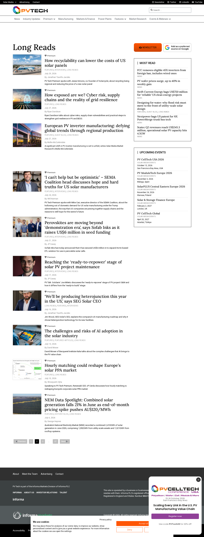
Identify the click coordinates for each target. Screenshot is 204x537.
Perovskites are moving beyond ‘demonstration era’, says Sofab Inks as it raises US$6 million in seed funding (82, 227)
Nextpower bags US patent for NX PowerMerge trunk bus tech (157, 118)
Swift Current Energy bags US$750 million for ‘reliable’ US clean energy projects (162, 93)
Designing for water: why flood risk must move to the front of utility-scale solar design (161, 105)
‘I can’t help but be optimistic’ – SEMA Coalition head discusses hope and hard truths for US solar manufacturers (81, 182)
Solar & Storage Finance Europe (156, 199)
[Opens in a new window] (18, 499)
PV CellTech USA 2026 (150, 159)
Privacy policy (106, 520)
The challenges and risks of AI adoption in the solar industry (84, 333)
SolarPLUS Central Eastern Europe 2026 (161, 186)
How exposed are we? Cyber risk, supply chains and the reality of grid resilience (82, 97)
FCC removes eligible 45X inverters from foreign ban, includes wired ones (161, 71)
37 (55, 441)
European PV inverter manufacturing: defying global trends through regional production (87, 128)
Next (63, 441)
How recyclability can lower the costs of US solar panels (85, 63)
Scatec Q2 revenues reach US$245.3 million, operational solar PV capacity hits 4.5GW (162, 130)
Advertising (24, 2)
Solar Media (8, 2)
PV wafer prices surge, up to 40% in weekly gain (158, 82)
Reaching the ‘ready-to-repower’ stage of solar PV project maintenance (83, 264)
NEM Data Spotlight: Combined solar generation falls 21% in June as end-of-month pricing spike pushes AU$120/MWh (87, 404)
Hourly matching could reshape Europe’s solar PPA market (83, 368)
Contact (36, 2)
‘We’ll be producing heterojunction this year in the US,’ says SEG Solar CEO (86, 299)
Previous (22, 441)
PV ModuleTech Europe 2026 (154, 173)
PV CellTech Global (148, 213)
